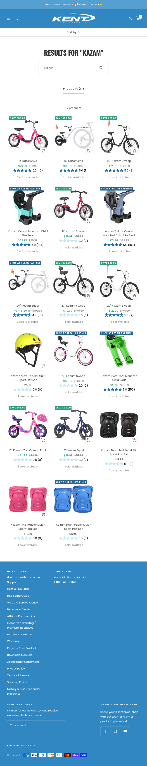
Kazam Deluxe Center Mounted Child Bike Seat (119, 233)
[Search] (16, 18)
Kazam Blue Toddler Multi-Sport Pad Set (73, 527)
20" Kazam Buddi (28, 305)
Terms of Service (18, 675)
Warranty (13, 641)
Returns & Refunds (19, 634)
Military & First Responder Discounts (23, 691)
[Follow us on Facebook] (105, 731)
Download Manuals (19, 655)
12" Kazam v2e (27, 161)
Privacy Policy (16, 668)
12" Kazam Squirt (73, 450)
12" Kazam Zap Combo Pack (27, 450)
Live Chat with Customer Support (23, 579)
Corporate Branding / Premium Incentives (21, 625)
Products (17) (73, 88)
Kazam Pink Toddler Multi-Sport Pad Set (28, 527)
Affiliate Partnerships (21, 616)
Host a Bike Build (18, 589)
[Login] (130, 18)
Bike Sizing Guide (18, 596)
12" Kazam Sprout (73, 231)
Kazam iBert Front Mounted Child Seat (119, 378)
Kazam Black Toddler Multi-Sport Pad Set (119, 452)
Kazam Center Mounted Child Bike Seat (28, 233)
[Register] (60, 725)
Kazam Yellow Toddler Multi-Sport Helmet (28, 378)
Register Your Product (21, 648)
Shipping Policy (17, 682)
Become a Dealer (18, 609)
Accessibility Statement (23, 662)
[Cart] (138, 18)
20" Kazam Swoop (119, 161)
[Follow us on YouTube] (125, 731)
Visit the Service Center (23, 602)
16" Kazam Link (73, 161)
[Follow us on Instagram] (115, 731)
